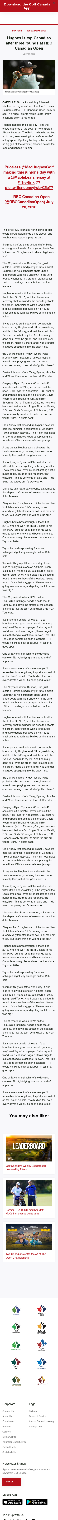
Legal (32, 1404)
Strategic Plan (36, 1426)
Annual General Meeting (41, 1421)
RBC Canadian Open (36, 31)
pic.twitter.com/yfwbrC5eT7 (29, 187)
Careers (6, 1431)
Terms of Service (37, 1416)
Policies (33, 1411)
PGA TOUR (17, 31)
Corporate (8, 1404)
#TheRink (26, 182)
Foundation (8, 1421)
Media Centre (9, 1436)
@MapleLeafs (23, 177)
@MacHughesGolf (38, 167)
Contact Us (8, 1411)
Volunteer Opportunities (14, 1441)
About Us (7, 1416)
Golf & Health (9, 1447)
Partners (6, 1426)
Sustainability (9, 1452)
